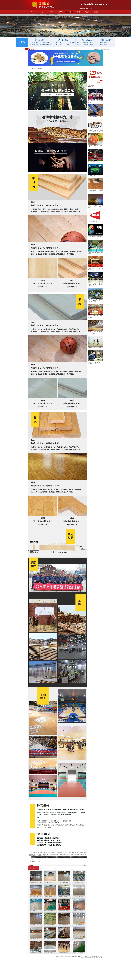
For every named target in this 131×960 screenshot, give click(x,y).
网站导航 (100, 959)
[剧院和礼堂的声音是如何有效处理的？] (95, 261)
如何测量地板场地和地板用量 (95, 131)
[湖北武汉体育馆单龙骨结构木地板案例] (50, 904)
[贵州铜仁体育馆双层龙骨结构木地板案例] (64, 904)
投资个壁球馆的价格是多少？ (95, 347)
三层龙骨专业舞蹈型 (46, 44)
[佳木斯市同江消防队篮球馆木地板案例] (79, 918)
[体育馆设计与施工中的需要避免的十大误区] (95, 325)
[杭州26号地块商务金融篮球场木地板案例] (50, 918)
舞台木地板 (79, 44)
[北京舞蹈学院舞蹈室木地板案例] (79, 932)
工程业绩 (60, 12)
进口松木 (68, 44)
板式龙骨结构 (32, 44)
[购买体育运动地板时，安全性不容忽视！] (95, 309)
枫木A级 (55, 42)
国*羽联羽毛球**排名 (93, 222)
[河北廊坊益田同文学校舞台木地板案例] (64, 932)
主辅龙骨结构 (45, 42)
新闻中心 (69, 12)
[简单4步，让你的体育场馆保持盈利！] (95, 245)
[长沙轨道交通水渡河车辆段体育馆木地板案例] (50, 890)
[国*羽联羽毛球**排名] (95, 215)
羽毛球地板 (85, 42)
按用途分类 (89, 40)
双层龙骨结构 (32, 42)
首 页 (32, 12)
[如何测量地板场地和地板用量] (95, 124)
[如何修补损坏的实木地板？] (95, 110)
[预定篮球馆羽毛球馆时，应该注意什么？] (95, 277)
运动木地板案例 (33, 868)
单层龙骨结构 (38, 42)
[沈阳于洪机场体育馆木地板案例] (36, 876)
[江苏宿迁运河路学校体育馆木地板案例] (79, 876)
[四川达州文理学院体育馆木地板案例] (50, 876)
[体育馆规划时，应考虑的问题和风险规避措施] (95, 293)
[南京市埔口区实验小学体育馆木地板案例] (64, 876)
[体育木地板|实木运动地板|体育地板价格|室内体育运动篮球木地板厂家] (42, 4)
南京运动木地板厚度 (36, 861)
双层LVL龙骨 (38, 44)
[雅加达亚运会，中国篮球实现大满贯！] (95, 94)
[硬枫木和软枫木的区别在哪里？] (95, 138)
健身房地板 (85, 44)
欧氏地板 (102, 49)
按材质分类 (65, 40)
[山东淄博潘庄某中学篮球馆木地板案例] (36, 918)
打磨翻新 (91, 44)
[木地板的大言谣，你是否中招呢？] (95, 183)
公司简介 (41, 12)
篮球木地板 (79, 42)
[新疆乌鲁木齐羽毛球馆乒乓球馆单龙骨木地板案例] (36, 904)
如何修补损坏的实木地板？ (95, 116)
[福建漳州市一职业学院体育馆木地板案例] (79, 904)
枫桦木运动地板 (69, 42)
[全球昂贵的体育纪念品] (95, 154)
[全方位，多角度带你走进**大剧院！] (95, 199)
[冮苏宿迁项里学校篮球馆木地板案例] (79, 890)
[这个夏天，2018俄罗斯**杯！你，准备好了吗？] (95, 355)
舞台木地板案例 (103, 44)
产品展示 (51, 12)
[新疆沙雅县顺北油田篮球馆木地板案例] (64, 890)
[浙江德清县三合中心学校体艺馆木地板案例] (50, 946)
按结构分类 (41, 40)
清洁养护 (91, 42)
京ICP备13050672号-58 (97, 957)
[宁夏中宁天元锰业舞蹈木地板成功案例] (79, 946)
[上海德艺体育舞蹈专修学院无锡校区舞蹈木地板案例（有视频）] (64, 946)
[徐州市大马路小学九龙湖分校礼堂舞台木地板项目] (36, 932)
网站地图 (82, 957)
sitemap (86, 957)
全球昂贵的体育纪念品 (94, 161)
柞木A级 (55, 44)
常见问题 (78, 12)
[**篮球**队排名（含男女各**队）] (95, 229)
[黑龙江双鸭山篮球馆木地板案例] (64, 918)
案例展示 (108, 40)
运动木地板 (83, 8)
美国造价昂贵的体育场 (94, 175)
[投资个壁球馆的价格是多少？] (95, 341)
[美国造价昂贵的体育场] (95, 169)
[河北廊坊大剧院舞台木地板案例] (36, 946)
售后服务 (87, 12)
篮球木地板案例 (103, 42)
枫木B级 (61, 42)
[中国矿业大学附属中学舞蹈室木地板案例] (50, 932)
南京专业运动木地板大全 (37, 859)
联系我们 (96, 12)
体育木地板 (94, 956)
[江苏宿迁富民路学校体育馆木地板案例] (36, 890)
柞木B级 (61, 44)
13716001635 (101, 4)
